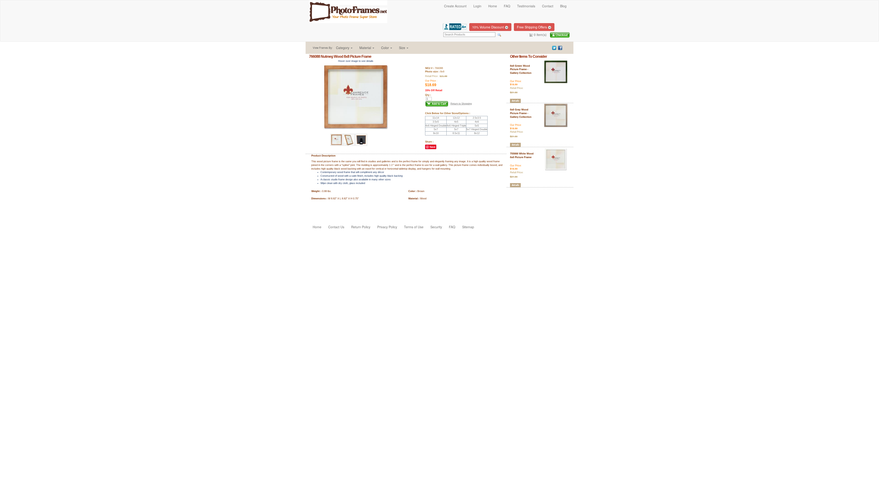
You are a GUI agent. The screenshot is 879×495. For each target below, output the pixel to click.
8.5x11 (456, 133)
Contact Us (336, 227)
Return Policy (360, 227)
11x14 (435, 117)
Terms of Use (413, 227)
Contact (547, 6)
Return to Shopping (461, 103)
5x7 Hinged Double (476, 129)
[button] (344, 47)
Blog (563, 6)
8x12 (477, 133)
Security (436, 227)
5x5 (477, 125)
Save (432, 146)
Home (492, 6)
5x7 (436, 129)
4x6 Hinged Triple (456, 125)
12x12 (456, 117)
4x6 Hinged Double (435, 125)
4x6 (477, 121)
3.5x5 (436, 121)
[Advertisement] (336, 209)
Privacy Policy (387, 227)
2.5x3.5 (477, 117)
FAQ (507, 6)
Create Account (455, 6)
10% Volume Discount (488, 27)
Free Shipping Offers (532, 27)
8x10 (436, 133)
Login (477, 6)
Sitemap (468, 227)
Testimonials (526, 6)
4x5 (456, 121)
